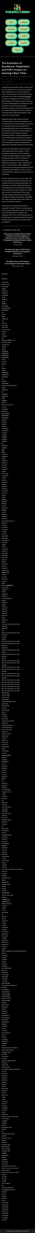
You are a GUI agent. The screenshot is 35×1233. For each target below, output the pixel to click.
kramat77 (4, 566)
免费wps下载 (5, 572)
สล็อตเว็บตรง (5, 310)
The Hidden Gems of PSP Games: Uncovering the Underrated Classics (17, 262)
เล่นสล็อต (4, 437)
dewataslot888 (6, 983)
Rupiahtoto (5, 1007)
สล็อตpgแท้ (5, 351)
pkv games (5, 837)
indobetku (5, 979)
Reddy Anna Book (7, 903)
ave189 (4, 547)
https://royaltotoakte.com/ (9, 385)
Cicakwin (4, 532)
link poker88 (5, 747)
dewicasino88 (5, 706)
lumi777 (4, 1093)
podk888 (4, 448)
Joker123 (23, 43)
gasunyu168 (5, 1004)
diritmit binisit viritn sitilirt (9, 1166)
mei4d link (4, 723)
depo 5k (4, 362)
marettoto (5, 716)
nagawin (4, 1082)
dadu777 (4, 402)
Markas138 (5, 1065)
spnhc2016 (5, 719)
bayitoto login (6, 284)
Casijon (4, 349)
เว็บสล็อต (4, 304)
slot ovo (4, 1200)
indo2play (4, 966)
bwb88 (4, 605)
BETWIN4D (5, 972)
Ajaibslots (4, 1142)
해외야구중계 (5, 693)
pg (2, 914)
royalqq (4, 925)
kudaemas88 (5, 843)
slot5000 (4, 1198)
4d (2, 312)
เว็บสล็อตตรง (5, 383)
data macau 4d (6, 1170)
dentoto (4, 1035)
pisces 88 (4, 1177)
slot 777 (4, 1194)
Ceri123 (4, 506)
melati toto (5, 731)
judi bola (4, 480)
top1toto (4, 850)
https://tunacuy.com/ (8, 405)
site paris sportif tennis (8, 721)
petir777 (4, 832)
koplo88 (4, 1196)
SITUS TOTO (5, 742)
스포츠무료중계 (6, 789)
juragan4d (4, 529)
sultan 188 (4, 327)
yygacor (4, 949)
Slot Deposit (24, 29)
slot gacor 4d (5, 344)
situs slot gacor (6, 1033)
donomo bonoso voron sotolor (10, 1172)
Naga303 (4, 845)
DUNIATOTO (5, 944)
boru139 (4, 867)
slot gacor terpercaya (7, 1187)
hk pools (4, 772)
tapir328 (4, 637)
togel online (5, 282)
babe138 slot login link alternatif (10, 1069)
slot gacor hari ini (6, 342)
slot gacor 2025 (6, 1151)
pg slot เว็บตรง (6, 413)
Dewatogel (5, 1161)
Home (11, 22)
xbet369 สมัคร (6, 893)
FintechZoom (5, 540)
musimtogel (5, 974)
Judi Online (11, 29)
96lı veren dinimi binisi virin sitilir (11, 624)
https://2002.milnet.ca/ (8, 1050)
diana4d (4, 347)
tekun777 (4, 916)
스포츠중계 (5, 1217)
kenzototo (5, 841)
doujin (3, 359)
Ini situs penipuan (7, 598)
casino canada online (7, 895)
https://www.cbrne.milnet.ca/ (10, 1048)
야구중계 (4, 929)
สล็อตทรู (4, 499)
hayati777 (4, 1192)
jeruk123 (4, 897)
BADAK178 (5, 390)
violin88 (4, 1181)
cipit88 (3, 288)
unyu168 (4, 1058)
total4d (4, 908)
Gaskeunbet (5, 1155)
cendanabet (5, 1202)
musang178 (5, 428)
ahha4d (4, 888)
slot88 (3, 297)
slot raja (4, 1179)
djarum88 (4, 848)
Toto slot (4, 774)
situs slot (4, 493)
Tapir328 (4, 381)
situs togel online (6, 807)
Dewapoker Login (6, 1127)
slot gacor (4, 336)
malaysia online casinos (8, 1134)
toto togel (4, 1101)
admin (6, 79)
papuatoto (5, 740)
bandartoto (5, 927)
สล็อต (3, 316)
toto (3, 321)
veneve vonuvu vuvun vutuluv (10, 1168)
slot (3, 338)
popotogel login (6, 308)
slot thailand (5, 751)
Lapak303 (4, 1121)
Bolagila (4, 1157)
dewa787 (4, 420)
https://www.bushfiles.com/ (9, 985)
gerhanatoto (5, 699)
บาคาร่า (4, 764)
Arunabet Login (6, 1144)
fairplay (4, 886)
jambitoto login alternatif (9, 1060)
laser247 (4, 873)
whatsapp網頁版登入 (7, 585)
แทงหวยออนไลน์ (6, 755)
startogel (4, 1013)
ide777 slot (5, 744)
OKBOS (4, 1086)
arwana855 (5, 377)
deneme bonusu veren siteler (10, 1116)
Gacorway (4, 542)
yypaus (4, 962)
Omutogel (4, 981)
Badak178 (4, 501)
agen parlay (5, 704)
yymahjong (5, 912)
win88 (3, 1112)
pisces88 (4, 1220)
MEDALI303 (5, 1088)
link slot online (6, 329)
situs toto (4, 871)
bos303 (4, 863)
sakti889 (4, 876)
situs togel (4, 553)
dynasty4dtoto (6, 992)
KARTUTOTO (5, 942)
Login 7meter (5, 860)
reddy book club (6, 878)
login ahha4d (5, 1022)
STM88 (4, 592)
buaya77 (4, 708)
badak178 (4, 291)
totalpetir (4, 959)
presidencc (5, 934)
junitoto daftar (6, 695)
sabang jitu (5, 1108)
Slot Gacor (4, 607)
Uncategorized (9, 81)
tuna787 (4, 426)
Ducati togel (5, 736)
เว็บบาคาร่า (5, 445)
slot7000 (4, 891)
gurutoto (4, 534)
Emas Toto (5, 817)
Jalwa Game (5, 828)
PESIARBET (5, 811)
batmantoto (5, 1056)
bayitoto (4, 323)
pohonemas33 (6, 1067)
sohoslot (4, 738)
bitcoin (4, 712)
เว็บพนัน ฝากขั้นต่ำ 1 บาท (8, 340)
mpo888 (4, 938)
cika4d (3, 1099)
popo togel (5, 325)
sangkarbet (5, 319)
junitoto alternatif (7, 729)
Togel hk (11, 43)
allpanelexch (5, 882)
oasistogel (4, 1039)
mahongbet (5, 306)
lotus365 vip (5, 931)
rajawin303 (5, 1020)
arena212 (4, 467)
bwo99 (4, 779)
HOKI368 (4, 865)
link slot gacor (5, 1118)
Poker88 (4, 1123)
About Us (17, 50)
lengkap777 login (6, 820)
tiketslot (4, 1174)
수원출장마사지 (6, 899)
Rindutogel (5, 977)
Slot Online (11, 36)
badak (3, 617)
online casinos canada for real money (12, 869)
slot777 (4, 314)
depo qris (4, 815)
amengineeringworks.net (9, 701)
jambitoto (4, 1078)
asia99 (3, 1097)
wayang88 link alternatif (8, 1189)
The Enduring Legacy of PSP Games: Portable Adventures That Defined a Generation (17, 251)
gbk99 (3, 583)
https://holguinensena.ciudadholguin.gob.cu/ (14, 951)
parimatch (4, 564)
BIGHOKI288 (5, 830)
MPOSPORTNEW (6, 968)
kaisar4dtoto (5, 989)
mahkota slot (5, 697)
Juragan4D (4, 594)
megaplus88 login (6, 835)
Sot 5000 (24, 36)
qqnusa (4, 1028)
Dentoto (4, 1037)
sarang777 (4, 1030)
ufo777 (4, 910)
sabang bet (5, 1114)
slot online (5, 1164)
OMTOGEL (5, 1026)
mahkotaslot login (7, 727)
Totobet (4, 770)
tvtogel (4, 923)
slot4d (3, 301)
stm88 (3, 749)
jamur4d (4, 970)
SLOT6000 (4, 527)
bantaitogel (5, 286)
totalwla (4, 957)
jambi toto (5, 1073)
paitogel (4, 1002)
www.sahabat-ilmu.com (8, 521)
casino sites (5, 936)
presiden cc (5, 921)
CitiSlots (4, 1125)
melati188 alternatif (7, 725)
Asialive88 (4, 1159)
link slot (4, 364)
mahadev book (6, 884)
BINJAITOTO (5, 1041)
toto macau (5, 473)
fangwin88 (4, 293)
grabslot (4, 1136)
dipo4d (4, 880)
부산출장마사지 (6, 901)
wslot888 (4, 987)
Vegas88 (4, 1153)
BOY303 (4, 1129)
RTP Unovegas (6, 1149)
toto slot (4, 331)
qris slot (4, 858)
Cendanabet (24, 22)
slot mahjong (5, 710)
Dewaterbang (5, 1146)
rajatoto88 (5, 809)
